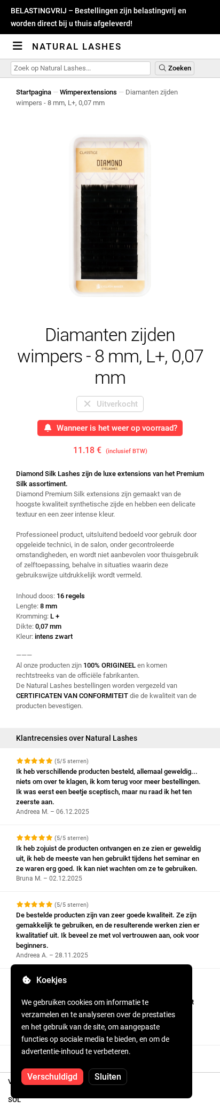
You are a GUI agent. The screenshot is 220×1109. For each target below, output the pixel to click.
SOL (14, 1100)
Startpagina (33, 92)
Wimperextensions (88, 92)
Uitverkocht (115, 404)
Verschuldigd (52, 1077)
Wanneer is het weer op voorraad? (114, 428)
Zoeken (179, 68)
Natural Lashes (77, 46)
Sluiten (108, 1077)
